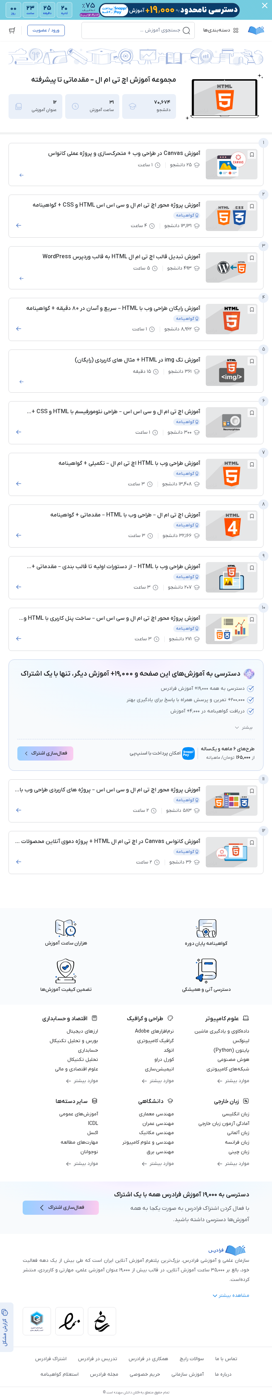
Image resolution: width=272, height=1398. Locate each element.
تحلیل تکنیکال (82, 1059)
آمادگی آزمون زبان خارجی (223, 1123)
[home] (256, 30)
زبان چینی (238, 1152)
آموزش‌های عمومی (78, 1114)
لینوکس (241, 1041)
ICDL (93, 1123)
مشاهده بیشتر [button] (234, 1295)
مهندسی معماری (156, 1114)
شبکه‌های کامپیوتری (227, 1069)
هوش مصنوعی (233, 1059)
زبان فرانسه (237, 1142)
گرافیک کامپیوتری (155, 1041)
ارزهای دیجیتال (82, 1031)
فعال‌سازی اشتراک (49, 753)
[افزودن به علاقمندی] (251, 154)
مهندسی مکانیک (156, 1133)
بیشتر (247, 727)
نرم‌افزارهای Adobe (154, 1031)
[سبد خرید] (12, 30)
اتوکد (169, 1050)
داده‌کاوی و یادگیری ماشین (221, 1031)
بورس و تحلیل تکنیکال (74, 1041)
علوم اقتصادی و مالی (76, 1069)
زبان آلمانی (238, 1133)
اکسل (92, 1133)
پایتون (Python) (231, 1050)
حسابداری (88, 1050)
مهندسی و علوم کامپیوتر (148, 1142)
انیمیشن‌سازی (159, 1069)
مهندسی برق (160, 1152)
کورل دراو (164, 1059)
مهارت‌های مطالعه (79, 1142)
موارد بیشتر (237, 1081)
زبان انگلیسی (235, 1114)
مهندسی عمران (158, 1123)
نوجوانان (89, 1152)
